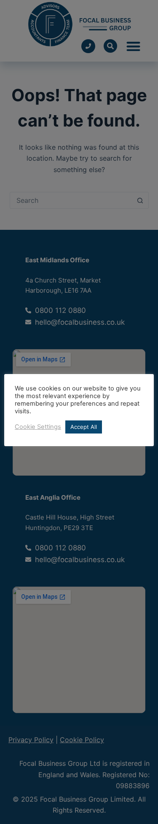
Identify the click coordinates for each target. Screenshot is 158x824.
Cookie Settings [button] (38, 427)
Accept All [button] (83, 426)
